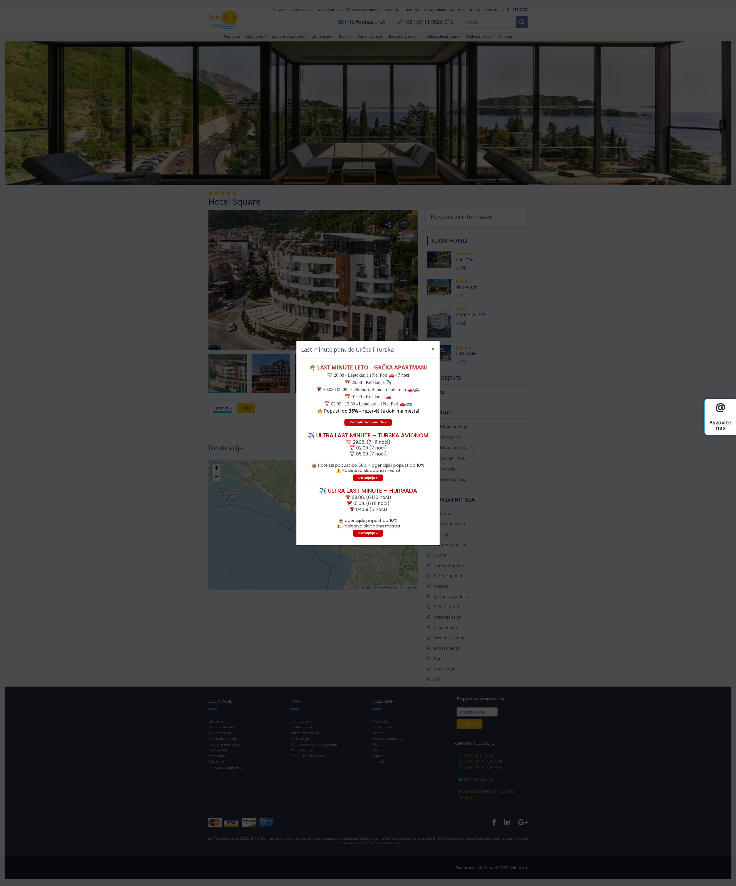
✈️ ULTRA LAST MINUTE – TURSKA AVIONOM (368, 435)
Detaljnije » (368, 477)
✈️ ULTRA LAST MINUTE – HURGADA (368, 491)
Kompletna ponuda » (368, 422)
